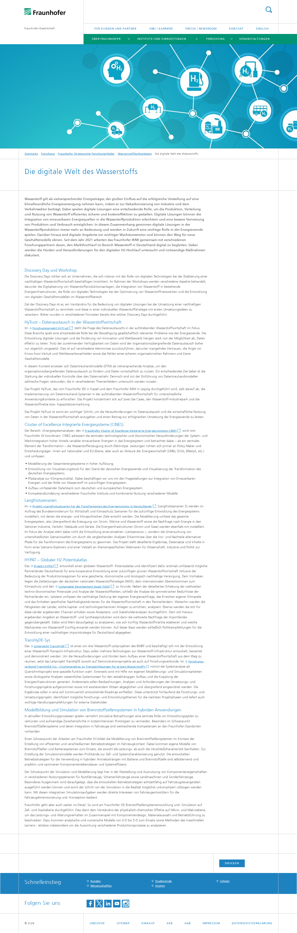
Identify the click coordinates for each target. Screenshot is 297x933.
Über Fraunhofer (106, 38)
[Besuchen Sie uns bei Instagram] (125, 903)
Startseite (31, 153)
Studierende (163, 881)
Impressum (211, 923)
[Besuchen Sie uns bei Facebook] (90, 903)
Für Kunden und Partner (115, 28)
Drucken (232, 863)
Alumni (160, 885)
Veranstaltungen (254, 38)
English (262, 28)
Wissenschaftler (101, 885)
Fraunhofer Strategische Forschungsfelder (86, 153)
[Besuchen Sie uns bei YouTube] (116, 903)
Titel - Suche (268, 9)
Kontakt (236, 28)
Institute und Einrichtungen (161, 38)
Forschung (215, 38)
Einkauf (148, 923)
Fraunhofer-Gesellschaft (39, 28)
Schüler (225, 881)
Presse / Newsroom (200, 28)
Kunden (95, 881)
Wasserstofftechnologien (135, 153)
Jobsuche (97, 923)
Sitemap (123, 923)
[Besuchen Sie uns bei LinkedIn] (108, 903)
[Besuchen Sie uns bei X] (99, 903)
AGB (187, 923)
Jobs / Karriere (161, 28)
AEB (170, 923)
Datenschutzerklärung (252, 923)
